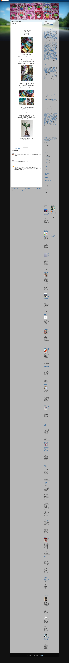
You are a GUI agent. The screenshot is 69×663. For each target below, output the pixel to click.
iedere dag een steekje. (53, 70)
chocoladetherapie (46, 48)
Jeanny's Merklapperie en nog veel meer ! (46, 536)
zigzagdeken (45, 139)
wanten (52, 136)
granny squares (52, 59)
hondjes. (54, 67)
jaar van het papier (51, 71)
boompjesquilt (49, 38)
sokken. (46, 117)
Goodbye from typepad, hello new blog (46, 427)
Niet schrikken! (47, 173)
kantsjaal (48, 73)
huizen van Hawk (52, 69)
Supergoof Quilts (45, 385)
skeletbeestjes (46, 115)
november (47, 157)
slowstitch (45, 116)
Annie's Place (46, 633)
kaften (54, 72)
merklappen (46, 85)
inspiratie (46, 71)
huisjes (54, 68)
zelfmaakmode (47, 138)
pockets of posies (46, 95)
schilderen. (54, 111)
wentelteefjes (45, 137)
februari (47, 170)
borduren (54, 38)
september (47, 160)
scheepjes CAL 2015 (51, 110)
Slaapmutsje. (47, 176)
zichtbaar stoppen (53, 138)
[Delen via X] (25, 147)
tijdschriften (53, 127)
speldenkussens (53, 118)
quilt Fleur (53, 98)
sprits (49, 119)
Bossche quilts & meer (46, 231)
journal (56, 71)
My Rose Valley (45, 483)
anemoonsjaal (54, 31)
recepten (53, 106)
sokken (56, 116)
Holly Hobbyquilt (48, 66)
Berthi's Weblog (45, 557)
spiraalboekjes (46, 119)
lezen (52, 79)
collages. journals (48, 49)
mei (46, 166)
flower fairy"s (45, 55)
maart (47, 169)
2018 (46, 155)
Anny (53, 211)
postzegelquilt (53, 97)
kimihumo (52, 74)
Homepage (27, 188)
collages (16, 148)
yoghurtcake (55, 137)
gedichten (51, 56)
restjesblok (49, 107)
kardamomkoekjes (53, 73)
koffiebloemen (45, 77)
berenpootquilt (53, 33)
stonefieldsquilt (46, 122)
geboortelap (54, 55)
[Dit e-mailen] (23, 147)
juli (46, 163)
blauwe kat (52, 34)
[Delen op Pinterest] (27, 147)
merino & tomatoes (45, 518)
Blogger (41, 655)
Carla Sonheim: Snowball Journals (45, 466)
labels (49, 79)
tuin (52, 128)
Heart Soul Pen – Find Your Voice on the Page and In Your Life (46, 369)
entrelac (46, 53)
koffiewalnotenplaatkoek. (47, 78)
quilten (45, 99)
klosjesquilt (50, 76)
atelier (45, 33)
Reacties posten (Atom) (20, 190)
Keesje (45, 74)
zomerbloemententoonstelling (52, 139)
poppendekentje (49, 96)
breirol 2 (53, 46)
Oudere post (38, 188)
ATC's (55, 32)
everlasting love (51, 53)
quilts (52, 100)
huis (50, 68)
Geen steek (47, 171)
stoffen (53, 120)
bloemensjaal (53, 35)
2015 (46, 186)
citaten (51, 48)
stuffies (45, 123)
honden (54, 66)
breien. (45, 41)
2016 (46, 185)
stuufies (50, 123)
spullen (48, 598)
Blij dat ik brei (46, 348)
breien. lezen (54, 42)
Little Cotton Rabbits (46, 425)
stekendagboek (54, 119)
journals (46, 72)
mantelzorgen (53, 83)
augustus (47, 162)
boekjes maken (51, 37)
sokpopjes (54, 117)
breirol (49, 46)
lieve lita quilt (52, 80)
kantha (45, 73)
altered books (48, 31)
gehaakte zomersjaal (46, 58)
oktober (47, 159)
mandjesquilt (46, 83)
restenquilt (45, 107)
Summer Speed (46, 502)
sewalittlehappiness (46, 113)
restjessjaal (45, 108)
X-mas (50, 137)
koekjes (54, 76)
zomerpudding (47, 140)
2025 (46, 145)
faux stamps (54, 54)
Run (48, 109)
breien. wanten (49, 45)
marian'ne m (46, 272)
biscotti (45, 34)
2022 (46, 149)
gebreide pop (46, 56)
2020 (46, 152)
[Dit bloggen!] (24, 147)
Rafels (46, 174)
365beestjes (49, 29)
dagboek (48, 51)
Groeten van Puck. (48, 180)
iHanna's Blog (46, 366)
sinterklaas (53, 114)
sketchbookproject (52, 115)
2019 (46, 153)
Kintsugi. (46, 177)
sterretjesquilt (45, 120)
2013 (46, 189)
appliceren (50, 32)
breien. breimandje (50, 41)
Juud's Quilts (46, 329)
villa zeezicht (46, 615)
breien (52, 40)
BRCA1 (48, 40)
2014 (46, 188)
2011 (45, 192)
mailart (46, 82)
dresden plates (55, 52)
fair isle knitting (48, 54)
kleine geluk (54, 75)
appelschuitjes (46, 32)
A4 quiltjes (50, 30)
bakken (48, 33)
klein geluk (48, 75)
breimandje (45, 46)
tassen (54, 123)
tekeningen (55, 124)
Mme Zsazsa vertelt (46, 575)
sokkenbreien (50, 117)
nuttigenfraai (46, 442)
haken (19, 148)
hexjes (53, 65)
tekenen (46, 124)
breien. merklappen (54, 43)
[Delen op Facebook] (26, 147)
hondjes (46, 67)
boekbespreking (46, 36)
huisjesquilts (45, 69)
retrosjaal (49, 108)
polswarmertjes (53, 95)
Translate (51, 24)
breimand (54, 45)
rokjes (53, 108)
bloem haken (48, 35)
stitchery (49, 120)
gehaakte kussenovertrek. (52, 57)
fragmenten (49, 55)
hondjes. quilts (46, 68)
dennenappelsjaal (53, 51)
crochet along (52, 50)
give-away (52, 58)
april (46, 167)
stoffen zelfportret (50, 121)
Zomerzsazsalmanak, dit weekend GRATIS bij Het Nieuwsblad (46, 578)
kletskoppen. (45, 76)
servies (54, 112)
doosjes (50, 52)
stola (55, 121)
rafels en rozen (23, 6)
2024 (46, 146)
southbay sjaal (46, 118)
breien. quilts (46, 44)
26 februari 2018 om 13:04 (21, 153)
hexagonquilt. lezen (47, 65)
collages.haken (54, 49)
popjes (45, 96)
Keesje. (48, 74)
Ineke (15, 153)
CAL (47, 47)
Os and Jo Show (45, 315)
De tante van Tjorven (46, 292)
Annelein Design (45, 405)
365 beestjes (51, 28)
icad (48, 70)
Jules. (51, 72)
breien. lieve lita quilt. (47, 43)
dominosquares (46, 52)
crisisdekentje (46, 50)
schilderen (49, 111)
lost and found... (54, 81)
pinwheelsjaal (46, 94)
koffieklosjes (53, 77)
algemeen (55, 30)
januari (47, 182)
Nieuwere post (15, 188)
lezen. (56, 79)
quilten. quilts (53, 99)
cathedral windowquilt (53, 47)
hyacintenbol (45, 70)
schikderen (45, 111)
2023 (46, 148)
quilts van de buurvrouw (48, 101)
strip (51, 122)
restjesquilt (54, 107)
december (47, 156)
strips (55, 122)
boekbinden (53, 36)
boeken (45, 37)
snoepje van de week (51, 116)
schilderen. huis (46, 112)
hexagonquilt (46, 64)
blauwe (48, 34)
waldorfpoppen (46, 136)
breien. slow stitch (51, 44)
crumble (45, 51)
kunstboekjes (54, 78)
